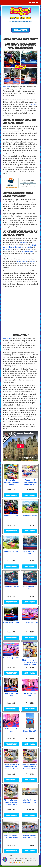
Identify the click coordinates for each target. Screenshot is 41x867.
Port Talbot (7, 338)
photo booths (7, 249)
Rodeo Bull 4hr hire (11, 551)
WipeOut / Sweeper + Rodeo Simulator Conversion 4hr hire (11, 802)
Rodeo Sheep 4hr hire (11, 658)
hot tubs (29, 247)
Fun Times (6, 87)
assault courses (21, 261)
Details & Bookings (11, 495)
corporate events (27, 251)
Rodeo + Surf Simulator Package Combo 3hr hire (30, 482)
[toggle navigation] (37, 2)
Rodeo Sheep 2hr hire (11, 622)
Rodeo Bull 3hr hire (30, 515)
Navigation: (32, 2)
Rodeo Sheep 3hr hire (30, 622)
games (32, 261)
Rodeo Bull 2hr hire (11, 515)
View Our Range (20, 30)
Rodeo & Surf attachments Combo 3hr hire (11, 482)
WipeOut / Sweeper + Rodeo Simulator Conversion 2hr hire (11, 767)
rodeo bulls (33, 104)
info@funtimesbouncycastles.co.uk (20, 21)
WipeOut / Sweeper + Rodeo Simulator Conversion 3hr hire (29, 767)
